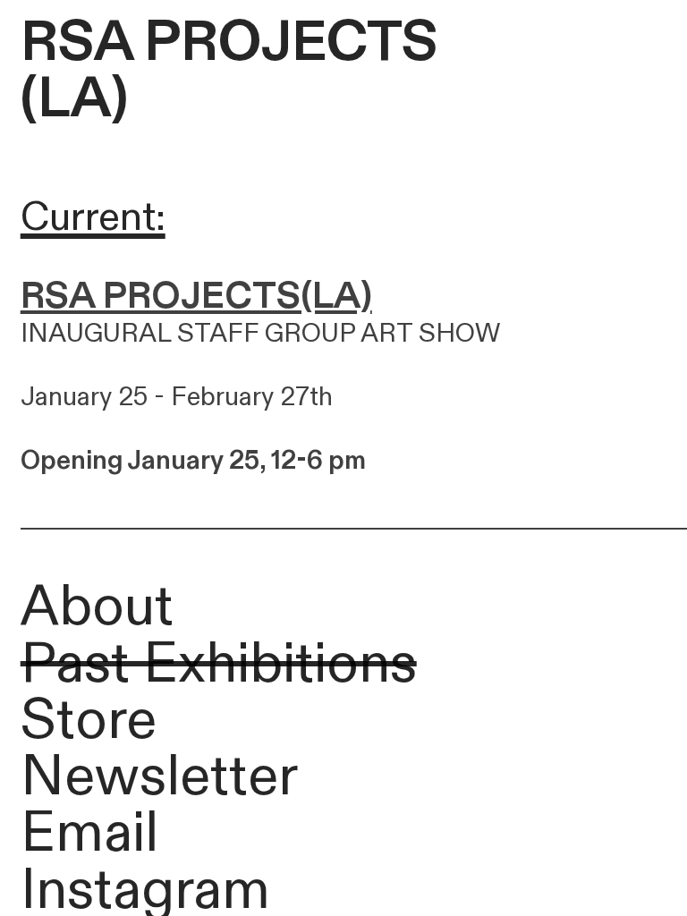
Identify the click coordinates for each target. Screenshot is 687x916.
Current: (93, 217)
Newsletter (159, 777)
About (97, 607)
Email (89, 833)
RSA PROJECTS (229, 43)
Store (89, 721)
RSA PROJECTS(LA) (196, 296)
